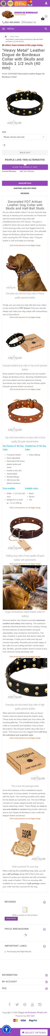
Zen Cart (30, 1016)
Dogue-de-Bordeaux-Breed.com (32, 1012)
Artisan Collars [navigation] (14, 36)
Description (25, 183)
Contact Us (30, 22)
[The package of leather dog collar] (25, 761)
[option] (25, 105)
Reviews (25, 193)
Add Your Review (27, 171)
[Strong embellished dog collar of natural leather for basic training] (25, 413)
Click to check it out (25, 167)
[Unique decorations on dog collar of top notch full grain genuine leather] (25, 341)
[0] (43, 20)
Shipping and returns (25, 188)
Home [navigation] (5, 36)
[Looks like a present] (25, 842)
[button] (45, 28)
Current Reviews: (9, 171)
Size (4, 132)
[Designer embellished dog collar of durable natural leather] (25, 531)
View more (11, 918)
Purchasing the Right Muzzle (19, 951)
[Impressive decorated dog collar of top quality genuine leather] (25, 680)
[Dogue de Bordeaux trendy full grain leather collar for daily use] (25, 587)
